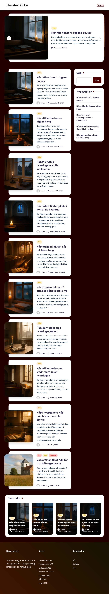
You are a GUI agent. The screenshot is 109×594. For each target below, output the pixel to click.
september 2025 (46, 571)
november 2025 (46, 564)
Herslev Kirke (17, 5)
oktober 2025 (45, 568)
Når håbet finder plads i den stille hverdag (87, 127)
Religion (53, 455)
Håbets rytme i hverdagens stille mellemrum (47, 165)
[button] (100, 38)
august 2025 (44, 575)
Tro (39, 455)
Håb (54, 28)
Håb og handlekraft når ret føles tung (87, 136)
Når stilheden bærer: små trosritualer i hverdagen (50, 372)
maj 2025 (43, 583)
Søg (78, 72)
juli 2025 (42, 579)
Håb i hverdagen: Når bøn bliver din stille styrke (50, 416)
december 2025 (46, 560)
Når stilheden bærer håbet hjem (88, 107)
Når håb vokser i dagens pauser (71, 32)
